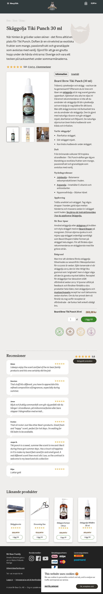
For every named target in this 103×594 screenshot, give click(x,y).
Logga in (9, 580)
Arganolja (61, 184)
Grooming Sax (39, 524)
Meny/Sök (14, 3)
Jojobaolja (62, 177)
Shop (15, 20)
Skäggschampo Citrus (63, 524)
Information (61, 74)
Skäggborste (15, 524)
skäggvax (81, 225)
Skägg (22, 20)
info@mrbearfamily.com (15, 568)
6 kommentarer (43, 66)
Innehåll (75, 74)
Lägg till (16, 537)
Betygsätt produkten (84, 361)
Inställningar (51, 586)
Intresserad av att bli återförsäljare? (29, 580)
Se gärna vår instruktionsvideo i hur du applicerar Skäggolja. (75, 214)
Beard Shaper (85, 228)
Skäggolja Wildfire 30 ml (87, 524)
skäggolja (67, 92)
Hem (8, 20)
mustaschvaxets (62, 292)
